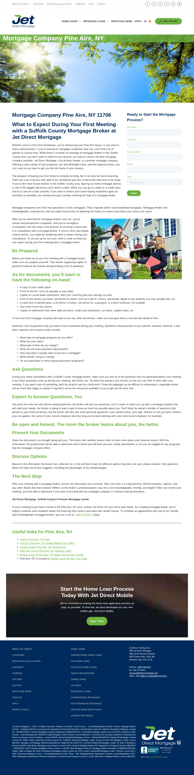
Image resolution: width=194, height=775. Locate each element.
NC (167, 757)
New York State (78, 558)
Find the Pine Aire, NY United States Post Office (47, 543)
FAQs (91, 4)
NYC (160, 757)
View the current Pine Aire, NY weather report (45, 551)
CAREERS (80, 4)
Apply (138, 21)
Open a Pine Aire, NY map (35, 539)
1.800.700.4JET (83, 514)
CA (164, 757)
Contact (101, 4)
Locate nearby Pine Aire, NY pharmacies (43, 547)
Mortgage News (121, 21)
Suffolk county (58, 558)
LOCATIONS (38, 4)
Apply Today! (97, 621)
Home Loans (69, 21)
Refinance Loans (94, 21)
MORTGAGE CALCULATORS (59, 4)
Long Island (154, 757)
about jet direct (20, 4)
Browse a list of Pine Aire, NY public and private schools (52, 554)
